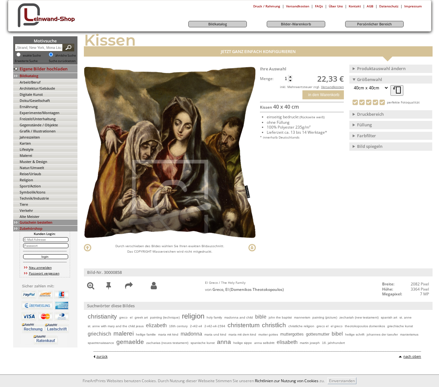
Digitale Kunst (31, 94)
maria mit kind (168, 334)
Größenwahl (369, 79)
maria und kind (215, 334)
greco (123, 317)
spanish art (389, 317)
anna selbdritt (264, 343)
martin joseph (310, 343)
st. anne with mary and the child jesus (116, 326)
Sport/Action (30, 186)
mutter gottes (268, 334)
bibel (337, 334)
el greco (337, 326)
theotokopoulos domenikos (365, 326)
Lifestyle (26, 149)
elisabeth (287, 342)
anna (224, 341)
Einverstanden (342, 380)
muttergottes (292, 334)
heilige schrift (354, 334)
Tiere (24, 204)
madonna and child (238, 317)
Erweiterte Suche (26, 61)
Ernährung (29, 106)
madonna (191, 334)
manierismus (409, 334)
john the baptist (280, 317)
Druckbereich (370, 114)
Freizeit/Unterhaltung (38, 118)
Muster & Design (33, 161)
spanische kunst (203, 343)
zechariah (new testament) (359, 317)
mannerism (302, 317)
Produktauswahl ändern (381, 68)
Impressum (413, 6)
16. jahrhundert (333, 343)
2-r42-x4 (196, 326)
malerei (123, 333)
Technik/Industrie (34, 198)
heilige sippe (242, 343)
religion (193, 316)
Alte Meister (30, 216)
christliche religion (301, 326)
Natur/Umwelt (32, 167)
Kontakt (355, 6)
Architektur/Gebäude (37, 88)
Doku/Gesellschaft (35, 100)
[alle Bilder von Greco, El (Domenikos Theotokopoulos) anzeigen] (153, 286)
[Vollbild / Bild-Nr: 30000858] (90, 287)
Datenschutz (389, 6)
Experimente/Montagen (39, 112)
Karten (25, 143)
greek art (141, 317)
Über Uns (336, 6)
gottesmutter (317, 334)
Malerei (26, 155)
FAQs (319, 6)
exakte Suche (32, 56)
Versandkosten (297, 6)
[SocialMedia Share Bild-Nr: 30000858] (129, 287)
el (131, 317)
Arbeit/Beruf (30, 82)
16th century (178, 326)
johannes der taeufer (382, 334)
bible (260, 317)
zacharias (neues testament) (167, 343)
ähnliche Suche (65, 56)
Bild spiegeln (369, 146)
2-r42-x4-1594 (214, 326)
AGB (370, 6)
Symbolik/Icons (32, 192)
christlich (274, 325)
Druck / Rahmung (266, 6)
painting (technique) (165, 317)
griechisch (99, 334)
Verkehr (26, 210)
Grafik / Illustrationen (38, 131)
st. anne (405, 317)
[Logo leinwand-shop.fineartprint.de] (58, 27)
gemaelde (130, 341)
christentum (244, 325)
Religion (26, 179)
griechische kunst (400, 326)
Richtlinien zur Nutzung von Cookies (286, 380)
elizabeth (156, 325)
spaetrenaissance (101, 343)
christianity (102, 316)
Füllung (364, 125)
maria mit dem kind (242, 334)
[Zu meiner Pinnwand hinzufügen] (108, 287)
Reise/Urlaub (30, 173)
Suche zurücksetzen (62, 61)
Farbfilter (366, 136)
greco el (322, 326)
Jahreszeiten (30, 137)
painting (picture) (324, 317)
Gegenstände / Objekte (39, 124)
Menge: (266, 78)
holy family (214, 317)
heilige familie (146, 334)
